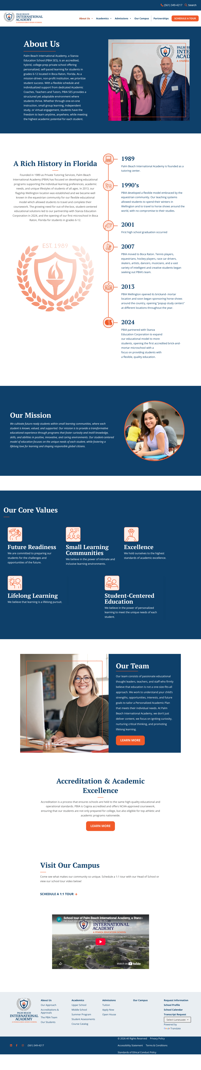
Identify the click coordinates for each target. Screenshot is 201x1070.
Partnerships (161, 18)
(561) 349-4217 (36, 1045)
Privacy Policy (157, 1038)
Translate (176, 1028)
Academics (102, 18)
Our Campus (141, 18)
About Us (84, 18)
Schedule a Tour (185, 18)
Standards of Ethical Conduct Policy (137, 1052)
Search (192, 5)
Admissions (121, 18)
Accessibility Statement (130, 1045)
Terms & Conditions (156, 1045)
